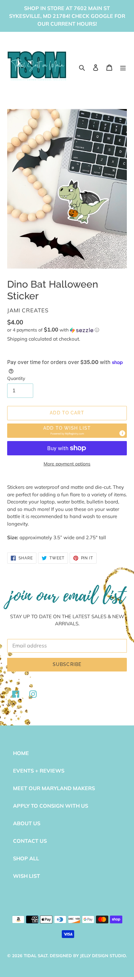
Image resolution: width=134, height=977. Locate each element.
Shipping (17, 339)
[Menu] (123, 67)
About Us (26, 823)
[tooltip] (122, 433)
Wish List (26, 876)
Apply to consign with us (50, 805)
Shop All (26, 858)
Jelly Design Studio (103, 955)
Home (21, 753)
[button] (53, 330)
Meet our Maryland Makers (54, 788)
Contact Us (30, 841)
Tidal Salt (35, 955)
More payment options (67, 464)
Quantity (16, 378)
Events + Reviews (38, 770)
